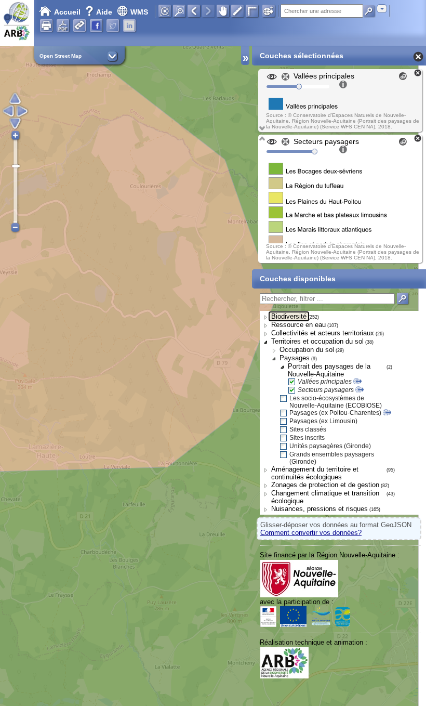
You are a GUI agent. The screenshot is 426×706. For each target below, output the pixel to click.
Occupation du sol (306, 350)
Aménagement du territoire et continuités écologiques (314, 473)
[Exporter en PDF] (63, 25)
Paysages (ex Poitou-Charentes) (335, 412)
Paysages (294, 358)
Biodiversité (289, 316)
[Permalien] (79, 25)
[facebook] (96, 25)
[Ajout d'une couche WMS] (268, 11)
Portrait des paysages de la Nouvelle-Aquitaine (329, 370)
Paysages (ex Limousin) (323, 421)
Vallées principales (325, 381)
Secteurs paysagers (326, 390)
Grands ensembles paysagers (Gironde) (331, 458)
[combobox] (382, 8)
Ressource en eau (298, 325)
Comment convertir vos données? (311, 533)
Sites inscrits (307, 437)
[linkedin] (129, 25)
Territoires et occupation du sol (317, 341)
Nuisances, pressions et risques (319, 509)
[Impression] (46, 25)
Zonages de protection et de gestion (325, 485)
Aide (99, 12)
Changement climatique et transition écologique (325, 497)
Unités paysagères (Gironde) (330, 446)
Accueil (67, 12)
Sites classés (307, 429)
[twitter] (112, 25)
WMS (139, 12)
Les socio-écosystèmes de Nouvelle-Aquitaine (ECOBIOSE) (335, 402)
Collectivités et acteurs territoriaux (322, 333)
